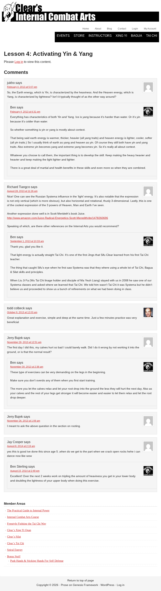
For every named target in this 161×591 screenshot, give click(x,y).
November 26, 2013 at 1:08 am (23, 420)
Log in (19, 61)
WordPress (107, 584)
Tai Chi (151, 35)
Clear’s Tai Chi (15, 543)
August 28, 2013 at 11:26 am (22, 191)
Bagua (136, 35)
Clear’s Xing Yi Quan (19, 530)
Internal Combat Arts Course (23, 517)
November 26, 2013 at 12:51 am (24, 342)
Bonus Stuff (13, 556)
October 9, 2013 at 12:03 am (22, 312)
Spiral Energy (15, 549)
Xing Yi (121, 35)
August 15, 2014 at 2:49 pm (24, 471)
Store (79, 35)
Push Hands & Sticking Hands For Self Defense (36, 560)
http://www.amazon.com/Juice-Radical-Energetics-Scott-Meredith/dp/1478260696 (57, 217)
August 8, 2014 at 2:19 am (21, 446)
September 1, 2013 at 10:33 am (27, 241)
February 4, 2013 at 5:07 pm (22, 87)
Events (63, 35)
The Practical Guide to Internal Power (28, 510)
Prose (64, 584)
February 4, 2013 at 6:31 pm (25, 111)
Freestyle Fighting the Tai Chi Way (26, 523)
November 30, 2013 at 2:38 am (26, 366)
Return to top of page (80, 580)
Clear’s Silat (14, 536)
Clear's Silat (46, 14)
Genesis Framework (85, 584)
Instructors (100, 35)
